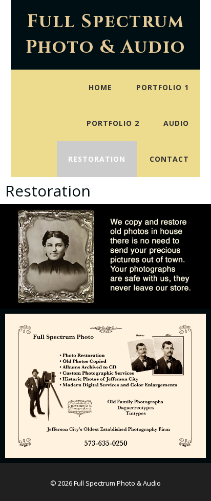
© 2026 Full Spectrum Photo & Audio (105, 483)
